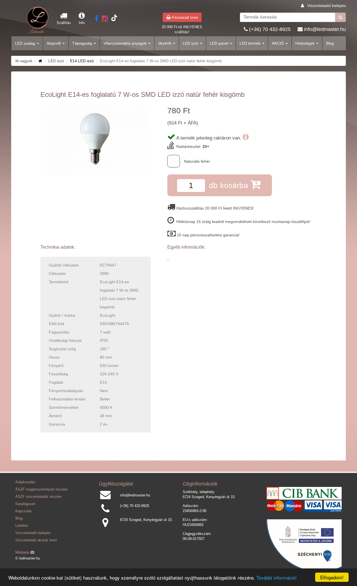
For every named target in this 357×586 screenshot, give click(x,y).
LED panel (219, 43)
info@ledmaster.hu (325, 29)
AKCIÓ (278, 43)
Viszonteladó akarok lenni (36, 540)
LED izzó (191, 43)
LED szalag (25, 43)
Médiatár (22, 552)
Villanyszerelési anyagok (125, 43)
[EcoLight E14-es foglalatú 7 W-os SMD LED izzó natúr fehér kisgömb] (95, 140)
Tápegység (82, 43)
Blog (330, 43)
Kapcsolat (23, 511)
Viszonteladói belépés (326, 5)
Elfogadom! (332, 577)
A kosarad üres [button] (184, 17)
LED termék (251, 43)
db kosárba (229, 185)
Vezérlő (165, 43)
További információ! (276, 577)
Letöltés (21, 526)
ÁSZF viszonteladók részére (38, 497)
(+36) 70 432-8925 (270, 29)
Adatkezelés (25, 482)
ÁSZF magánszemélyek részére (41, 489)
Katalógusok (25, 504)
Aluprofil (54, 43)
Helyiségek (305, 43)
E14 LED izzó (82, 61)
